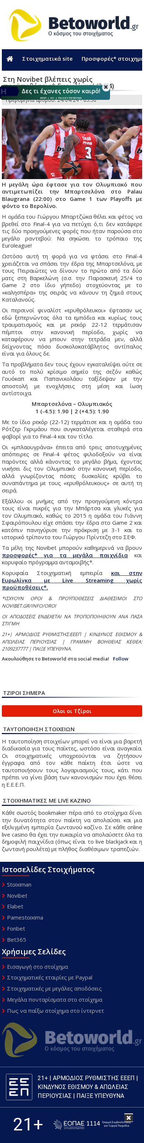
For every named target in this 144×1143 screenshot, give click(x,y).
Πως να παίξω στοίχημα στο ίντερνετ (55, 1010)
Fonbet (16, 928)
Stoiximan (19, 884)
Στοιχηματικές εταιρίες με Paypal (49, 977)
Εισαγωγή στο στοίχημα (37, 966)
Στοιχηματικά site (47, 58)
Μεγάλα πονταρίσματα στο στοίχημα (54, 999)
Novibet (17, 895)
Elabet (15, 906)
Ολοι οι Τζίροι (72, 711)
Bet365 (16, 939)
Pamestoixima (25, 917)
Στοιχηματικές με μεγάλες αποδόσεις (54, 988)
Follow (120, 659)
